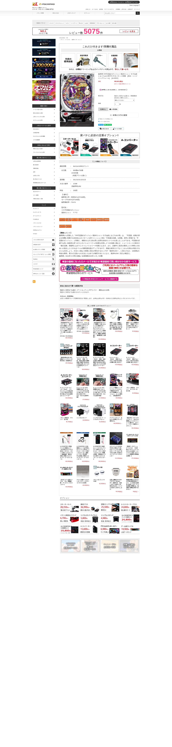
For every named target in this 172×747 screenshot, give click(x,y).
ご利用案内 (117, 9)
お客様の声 (130, 9)
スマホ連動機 (36, 139)
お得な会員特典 (37, 161)
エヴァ (67, 23)
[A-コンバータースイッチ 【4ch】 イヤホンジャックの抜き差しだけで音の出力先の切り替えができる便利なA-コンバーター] (66, 379)
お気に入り (88, 9)
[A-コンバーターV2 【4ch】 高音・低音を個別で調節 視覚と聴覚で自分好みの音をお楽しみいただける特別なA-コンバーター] (99, 349)
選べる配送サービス (90, 545)
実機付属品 (36, 168)
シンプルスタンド (82, 417)
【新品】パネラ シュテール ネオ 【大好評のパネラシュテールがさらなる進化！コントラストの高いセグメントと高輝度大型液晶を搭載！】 (132, 451)
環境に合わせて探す (38, 148)
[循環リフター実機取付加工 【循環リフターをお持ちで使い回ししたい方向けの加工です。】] (132, 314)
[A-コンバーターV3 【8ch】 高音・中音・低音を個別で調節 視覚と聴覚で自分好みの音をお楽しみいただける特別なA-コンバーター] (83, 349)
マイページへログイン (109, 9)
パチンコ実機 (40, 13)
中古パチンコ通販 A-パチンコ (39, 7)
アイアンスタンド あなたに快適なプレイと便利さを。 (116, 419)
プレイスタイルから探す (39, 152)
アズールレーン (100, 23)
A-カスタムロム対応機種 (39, 136)
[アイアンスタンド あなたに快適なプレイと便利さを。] (116, 410)
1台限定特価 (36, 132)
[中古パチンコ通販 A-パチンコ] (43, 5)
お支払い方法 (110, 546)
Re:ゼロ (81, 23)
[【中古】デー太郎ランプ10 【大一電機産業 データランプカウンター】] (66, 471)
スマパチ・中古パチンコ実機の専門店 (43, 9)
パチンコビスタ (37, 223)
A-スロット (36, 208)
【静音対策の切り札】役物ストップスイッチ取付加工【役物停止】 (66, 359)
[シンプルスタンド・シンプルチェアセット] (99, 410)
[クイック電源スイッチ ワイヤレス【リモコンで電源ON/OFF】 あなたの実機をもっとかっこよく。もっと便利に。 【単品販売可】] (116, 379)
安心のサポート (37, 191)
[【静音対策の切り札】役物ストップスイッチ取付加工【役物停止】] (66, 349)
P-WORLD (36, 219)
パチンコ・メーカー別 (65, 39)
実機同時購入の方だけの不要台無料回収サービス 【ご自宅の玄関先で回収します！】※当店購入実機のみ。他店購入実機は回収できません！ (132, 484)
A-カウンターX (37, 212)
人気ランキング (71, 13)
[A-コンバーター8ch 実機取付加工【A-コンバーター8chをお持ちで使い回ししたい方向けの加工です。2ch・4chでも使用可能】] (83, 379)
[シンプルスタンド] (83, 410)
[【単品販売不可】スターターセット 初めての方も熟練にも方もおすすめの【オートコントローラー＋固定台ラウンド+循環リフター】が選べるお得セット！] (66, 314)
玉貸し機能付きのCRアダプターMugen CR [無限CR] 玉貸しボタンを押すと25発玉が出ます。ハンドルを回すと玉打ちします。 (116, 484)
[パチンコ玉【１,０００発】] (99, 471)
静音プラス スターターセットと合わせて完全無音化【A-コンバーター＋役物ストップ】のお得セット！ (83, 326)
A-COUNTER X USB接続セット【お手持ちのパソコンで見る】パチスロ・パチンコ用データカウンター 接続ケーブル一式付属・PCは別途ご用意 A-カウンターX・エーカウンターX (83, 453)
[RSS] (34, 282)
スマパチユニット (59, 23)
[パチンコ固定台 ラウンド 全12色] (66, 410)
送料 (34, 172)
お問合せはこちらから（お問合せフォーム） (124, 2)
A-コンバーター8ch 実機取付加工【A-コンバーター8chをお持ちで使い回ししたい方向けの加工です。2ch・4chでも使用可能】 (83, 392)
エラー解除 (36, 195)
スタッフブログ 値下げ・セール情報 (42, 254)
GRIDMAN (92, 23)
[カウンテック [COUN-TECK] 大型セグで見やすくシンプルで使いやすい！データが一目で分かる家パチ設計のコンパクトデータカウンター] (116, 438)
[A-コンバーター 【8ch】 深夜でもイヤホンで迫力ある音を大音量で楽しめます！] (116, 349)
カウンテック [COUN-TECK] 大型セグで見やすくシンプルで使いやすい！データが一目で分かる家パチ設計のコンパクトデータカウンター (116, 451)
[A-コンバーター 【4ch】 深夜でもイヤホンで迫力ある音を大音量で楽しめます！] (132, 349)
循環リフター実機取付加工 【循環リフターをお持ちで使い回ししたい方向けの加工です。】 (132, 326)
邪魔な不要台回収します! (129, 546)
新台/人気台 (56, 13)
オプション (87, 13)
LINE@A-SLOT (36, 244)
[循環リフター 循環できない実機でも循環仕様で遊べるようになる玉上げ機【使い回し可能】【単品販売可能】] (116, 314)
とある (86, 23)
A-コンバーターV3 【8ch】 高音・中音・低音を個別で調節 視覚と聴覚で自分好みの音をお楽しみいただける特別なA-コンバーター (83, 362)
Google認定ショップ (38, 268)
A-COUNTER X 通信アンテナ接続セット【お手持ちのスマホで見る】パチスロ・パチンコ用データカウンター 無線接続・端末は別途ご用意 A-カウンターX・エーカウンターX (66, 453)
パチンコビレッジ (37, 226)
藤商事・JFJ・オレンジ (77, 39)
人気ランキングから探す (39, 116)
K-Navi (35, 233)
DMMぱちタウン (37, 230)
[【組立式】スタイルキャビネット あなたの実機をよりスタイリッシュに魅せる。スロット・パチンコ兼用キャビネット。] (132, 410)
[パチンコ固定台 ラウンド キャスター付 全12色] (132, 379)
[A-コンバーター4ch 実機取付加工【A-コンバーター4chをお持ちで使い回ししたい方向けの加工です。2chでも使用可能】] (99, 379)
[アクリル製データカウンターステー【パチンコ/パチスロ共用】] (83, 471)
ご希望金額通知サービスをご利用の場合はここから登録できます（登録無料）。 (99, 279)
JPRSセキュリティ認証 (39, 273)
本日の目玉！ (36, 129)
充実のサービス (70, 546)
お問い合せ (123, 9)
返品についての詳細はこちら (106, 118)
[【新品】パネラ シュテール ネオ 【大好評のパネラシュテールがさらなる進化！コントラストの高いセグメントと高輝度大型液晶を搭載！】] (132, 438)
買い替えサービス (37, 179)
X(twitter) (35, 259)
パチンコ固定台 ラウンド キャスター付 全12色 (132, 389)
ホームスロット (37, 215)
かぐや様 (108, 23)
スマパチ (51, 23)
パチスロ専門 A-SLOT (38, 239)
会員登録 (101, 9)
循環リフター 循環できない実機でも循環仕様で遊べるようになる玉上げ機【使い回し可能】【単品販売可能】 (116, 326)
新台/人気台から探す (38, 113)
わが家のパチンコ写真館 (39, 249)
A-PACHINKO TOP (63, 37)
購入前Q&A (36, 164)
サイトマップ (137, 9)
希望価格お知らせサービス (39, 182)
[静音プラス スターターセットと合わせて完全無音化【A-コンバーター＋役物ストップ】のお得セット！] (83, 314)
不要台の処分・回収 (38, 198)
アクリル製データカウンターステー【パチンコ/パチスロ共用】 (83, 481)
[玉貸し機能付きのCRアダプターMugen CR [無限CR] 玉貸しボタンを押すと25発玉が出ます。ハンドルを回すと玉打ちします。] (116, 471)
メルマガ (35, 264)
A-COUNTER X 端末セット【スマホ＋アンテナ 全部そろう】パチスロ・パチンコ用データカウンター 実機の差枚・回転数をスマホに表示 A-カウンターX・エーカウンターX (99, 453)
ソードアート (74, 23)
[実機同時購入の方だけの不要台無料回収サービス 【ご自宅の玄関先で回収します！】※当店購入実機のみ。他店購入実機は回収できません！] (132, 471)
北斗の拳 (114, 23)
